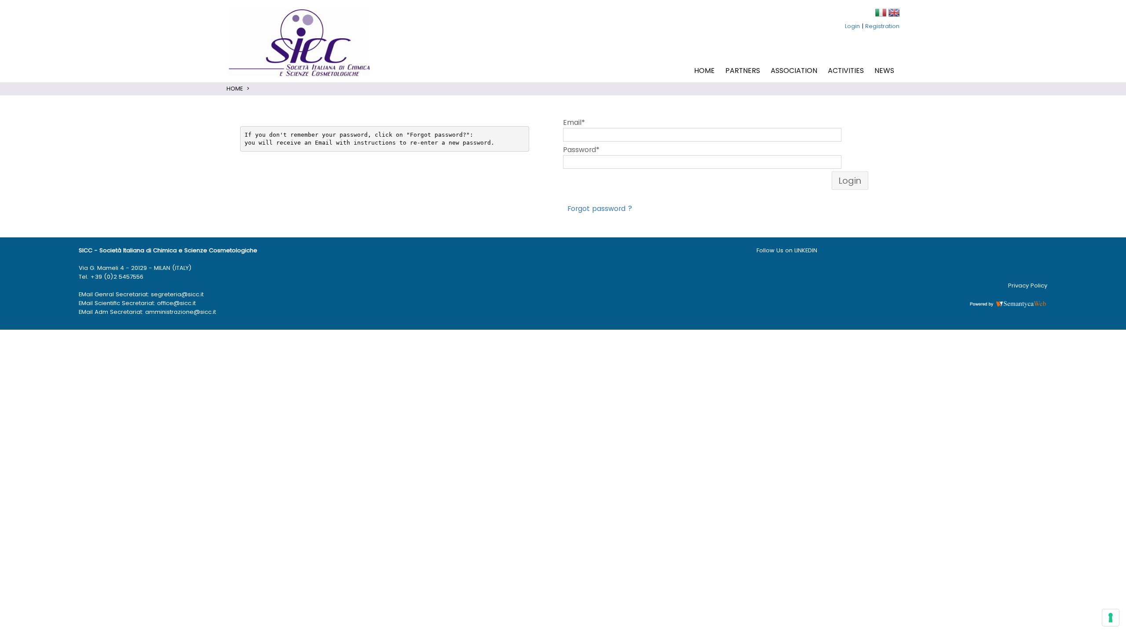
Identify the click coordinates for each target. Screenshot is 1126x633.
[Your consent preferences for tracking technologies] (1110, 617)
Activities (846, 70)
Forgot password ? (599, 209)
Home (704, 70)
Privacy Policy (1027, 285)
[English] (893, 12)
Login (852, 26)
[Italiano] (880, 12)
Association (794, 70)
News (884, 70)
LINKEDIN (806, 250)
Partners (742, 70)
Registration (882, 26)
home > (238, 88)
